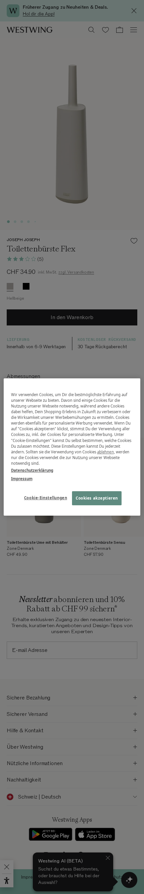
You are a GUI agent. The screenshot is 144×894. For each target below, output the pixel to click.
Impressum (21, 478)
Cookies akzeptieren (97, 498)
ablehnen (105, 451)
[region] (72, 447)
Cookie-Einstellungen (45, 497)
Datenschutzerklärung (32, 470)
